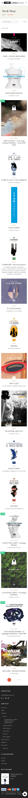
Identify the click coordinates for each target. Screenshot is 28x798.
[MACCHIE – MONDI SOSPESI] (14, 653)
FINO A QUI (14, 383)
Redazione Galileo (15, 547)
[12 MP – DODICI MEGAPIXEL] (14, 42)
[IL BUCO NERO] (14, 451)
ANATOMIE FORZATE (14, 93)
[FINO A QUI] (14, 366)
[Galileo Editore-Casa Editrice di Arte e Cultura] (14, 2)
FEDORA (14, 346)
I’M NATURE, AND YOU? (14, 431)
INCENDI (14, 506)
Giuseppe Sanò (22, 269)
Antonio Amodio (14, 348)
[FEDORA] (14, 328)
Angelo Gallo (14, 95)
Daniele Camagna (11, 267)
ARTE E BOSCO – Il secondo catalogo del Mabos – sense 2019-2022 (14, 143)
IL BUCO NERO (14, 469)
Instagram (3, 698)
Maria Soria (22, 386)
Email (8, 698)
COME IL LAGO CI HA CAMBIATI (14, 180)
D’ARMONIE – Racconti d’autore (14, 265)
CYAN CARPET (14, 228)
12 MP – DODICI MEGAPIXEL (14, 56)
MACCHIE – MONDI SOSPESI (14, 671)
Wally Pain (14, 673)
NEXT (19, 680)
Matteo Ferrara (14, 182)
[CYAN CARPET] (14, 205)
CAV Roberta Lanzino (11, 386)
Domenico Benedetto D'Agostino (15, 471)
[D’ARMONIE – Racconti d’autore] (14, 247)
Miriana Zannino (7, 272)
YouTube (6, 698)
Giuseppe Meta (12, 269)
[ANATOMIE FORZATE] (14, 75)
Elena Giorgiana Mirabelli (14, 508)
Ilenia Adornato (20, 270)
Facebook (1, 698)
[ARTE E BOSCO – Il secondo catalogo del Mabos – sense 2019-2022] (14, 118)
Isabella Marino (14, 59)
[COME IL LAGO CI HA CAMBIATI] (14, 162)
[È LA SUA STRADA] (14, 291)
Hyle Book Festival (8, 270)
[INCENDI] (14, 488)
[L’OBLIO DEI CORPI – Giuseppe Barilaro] (14, 525)
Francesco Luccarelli (14, 311)
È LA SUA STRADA (14, 308)
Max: (5, 28)
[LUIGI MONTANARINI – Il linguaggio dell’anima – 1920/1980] (14, 614)
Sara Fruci (17, 272)
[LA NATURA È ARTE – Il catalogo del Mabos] (14, 570)
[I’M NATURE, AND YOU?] (14, 408)
